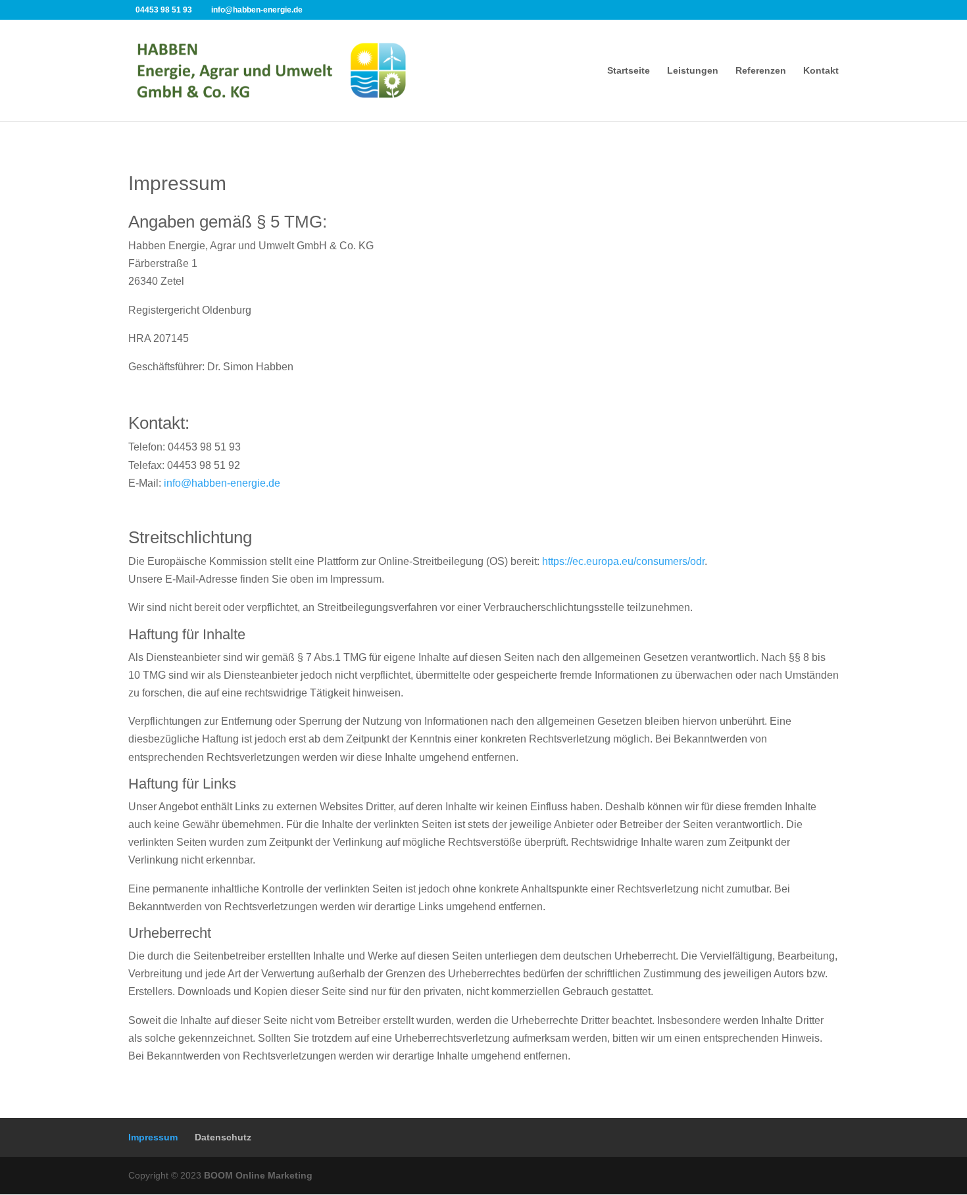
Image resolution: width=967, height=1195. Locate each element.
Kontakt (821, 71)
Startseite (628, 71)
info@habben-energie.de (222, 483)
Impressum (153, 1137)
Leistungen (692, 71)
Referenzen (760, 71)
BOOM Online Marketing (258, 1175)
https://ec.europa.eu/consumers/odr (623, 561)
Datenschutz (223, 1137)
